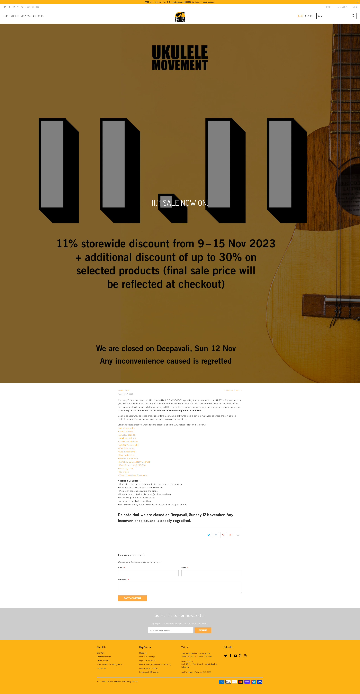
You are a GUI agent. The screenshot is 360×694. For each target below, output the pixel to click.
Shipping (143, 653)
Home (6, 16)
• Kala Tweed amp (126, 451)
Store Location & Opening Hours (109, 664)
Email (184, 567)
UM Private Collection (32, 16)
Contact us (101, 668)
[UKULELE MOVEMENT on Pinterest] (18, 7)
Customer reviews (104, 657)
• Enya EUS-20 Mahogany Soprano (134, 462)
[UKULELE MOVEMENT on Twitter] (5, 7)
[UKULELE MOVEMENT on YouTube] (13, 7)
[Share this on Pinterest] (223, 535)
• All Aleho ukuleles (127, 438)
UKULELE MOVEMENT (112, 682)
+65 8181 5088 (32, 7)
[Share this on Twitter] (209, 535)
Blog (300, 16)
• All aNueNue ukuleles (128, 445)
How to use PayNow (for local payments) (155, 664)
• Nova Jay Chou (125, 468)
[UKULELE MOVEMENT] (180, 17)
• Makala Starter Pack (128, 458)
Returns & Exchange (147, 657)
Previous (229, 390)
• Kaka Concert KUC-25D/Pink (132, 465)
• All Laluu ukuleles (126, 435)
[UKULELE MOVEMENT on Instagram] (22, 7)
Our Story (100, 653)
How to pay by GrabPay (148, 668)
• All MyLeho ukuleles (128, 441)
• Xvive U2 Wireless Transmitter (133, 475)
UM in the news (103, 661)
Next (238, 390)
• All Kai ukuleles (125, 431)
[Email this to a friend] (238, 535)
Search (309, 16)
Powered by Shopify (129, 682)
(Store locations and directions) (200, 656)
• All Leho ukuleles (126, 428)
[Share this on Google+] (231, 535)
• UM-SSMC (123, 472)
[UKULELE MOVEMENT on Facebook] (9, 7)
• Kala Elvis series (126, 448)
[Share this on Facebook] (216, 535)
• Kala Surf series (126, 455)
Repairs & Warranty (147, 661)
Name (121, 567)
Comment (123, 579)
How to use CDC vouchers (149, 672)
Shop (14, 16)
